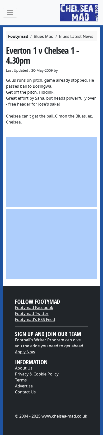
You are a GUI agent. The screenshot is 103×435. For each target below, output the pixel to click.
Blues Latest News (76, 36)
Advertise (24, 386)
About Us (23, 368)
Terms (21, 380)
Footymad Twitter (31, 313)
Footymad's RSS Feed (35, 319)
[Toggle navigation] (10, 13)
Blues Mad (44, 36)
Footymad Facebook (34, 307)
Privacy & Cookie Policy (36, 374)
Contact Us (25, 392)
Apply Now (25, 352)
